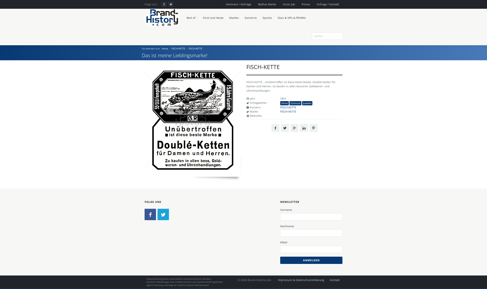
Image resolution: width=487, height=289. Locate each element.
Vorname (286, 210)
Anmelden (311, 260)
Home (165, 48)
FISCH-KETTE (178, 48)
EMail (283, 242)
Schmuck (295, 103)
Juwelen (307, 103)
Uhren (284, 103)
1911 (283, 98)
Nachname (287, 226)
